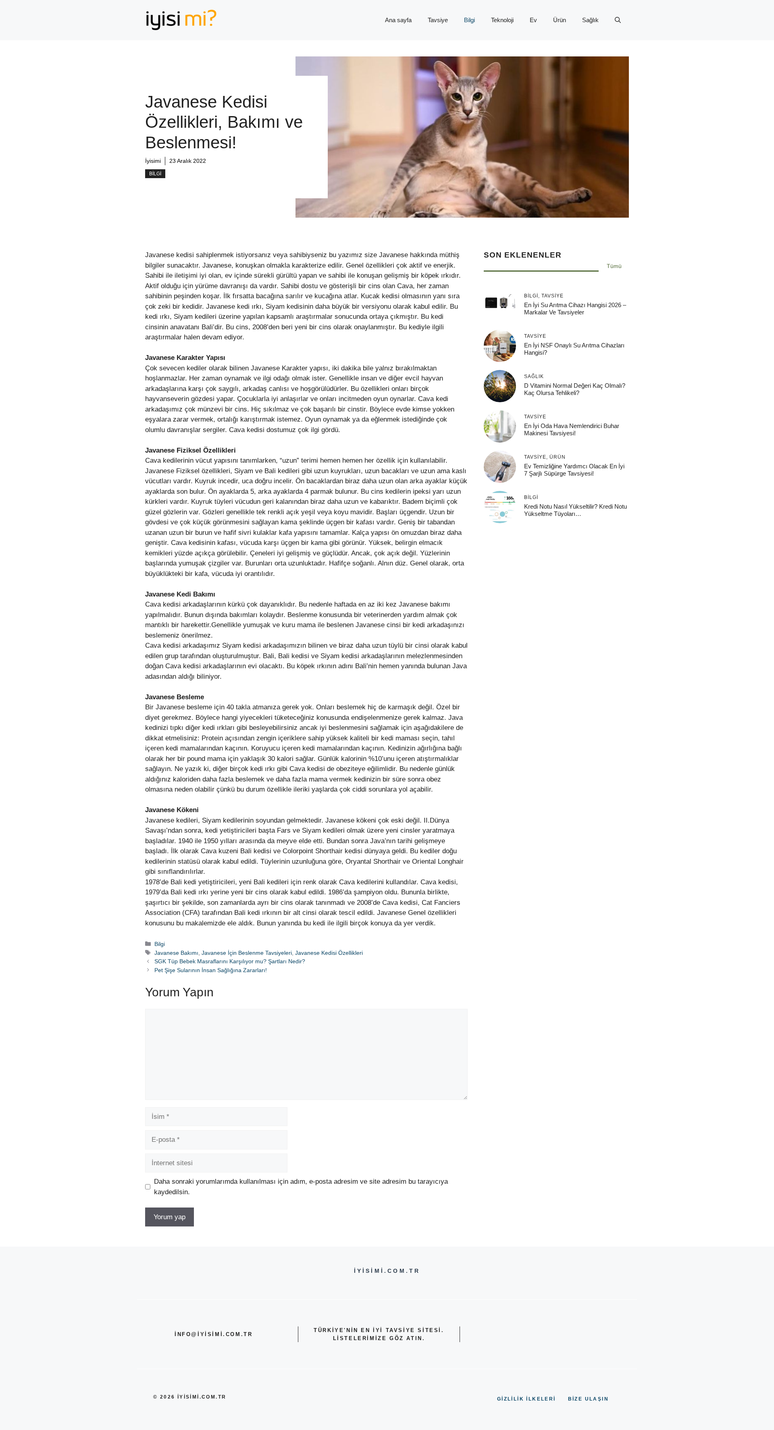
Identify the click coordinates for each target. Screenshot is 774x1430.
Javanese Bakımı (176, 953)
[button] (618, 20)
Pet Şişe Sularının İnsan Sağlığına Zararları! (210, 970)
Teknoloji (502, 20)
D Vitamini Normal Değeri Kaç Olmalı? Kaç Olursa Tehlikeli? (574, 389)
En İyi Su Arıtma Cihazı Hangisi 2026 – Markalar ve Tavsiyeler (575, 308)
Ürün (559, 20)
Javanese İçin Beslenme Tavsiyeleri (247, 953)
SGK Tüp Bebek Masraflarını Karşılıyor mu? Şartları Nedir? (229, 961)
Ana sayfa (398, 20)
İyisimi (153, 161)
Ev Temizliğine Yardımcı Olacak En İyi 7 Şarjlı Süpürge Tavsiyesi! (574, 469)
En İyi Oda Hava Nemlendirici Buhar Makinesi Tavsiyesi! (571, 429)
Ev (533, 20)
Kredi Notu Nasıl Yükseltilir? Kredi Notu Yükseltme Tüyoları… (575, 510)
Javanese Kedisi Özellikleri (329, 953)
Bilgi (469, 20)
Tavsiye (438, 20)
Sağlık (590, 20)
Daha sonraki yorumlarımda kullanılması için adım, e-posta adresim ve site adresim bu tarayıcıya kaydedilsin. (301, 1187)
